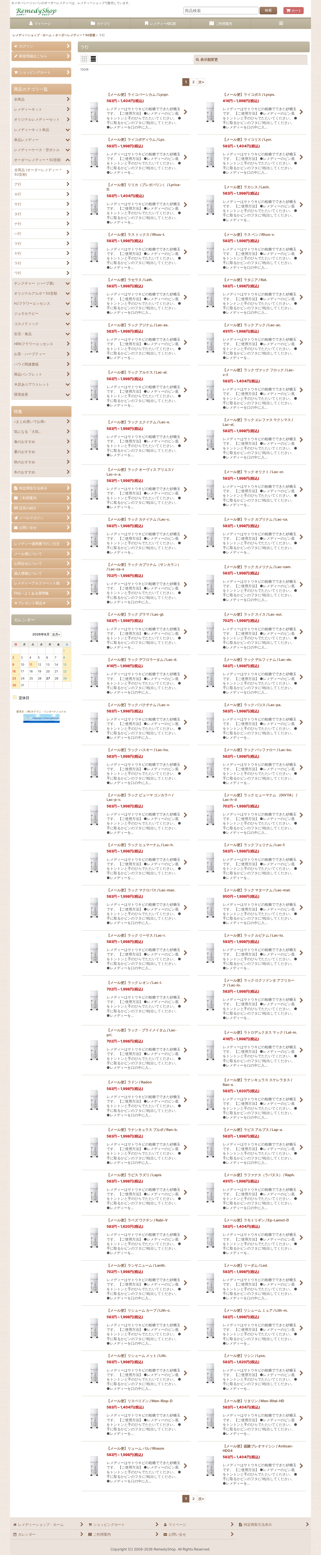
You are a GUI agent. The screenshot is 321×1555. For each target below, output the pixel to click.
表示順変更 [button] (209, 59)
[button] (281, 24)
